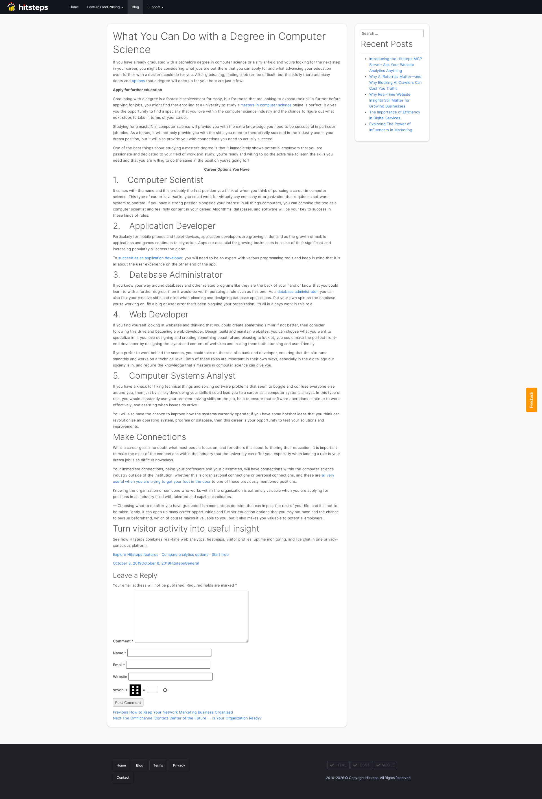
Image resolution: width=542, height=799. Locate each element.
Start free (220, 554)
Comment (123, 641)
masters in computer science (266, 105)
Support (154, 7)
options (138, 80)
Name (119, 653)
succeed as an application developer (150, 258)
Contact (123, 777)
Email (119, 664)
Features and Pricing (104, 7)
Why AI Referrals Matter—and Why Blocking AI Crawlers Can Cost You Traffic (395, 82)
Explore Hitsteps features (135, 554)
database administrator (297, 291)
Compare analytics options (185, 554)
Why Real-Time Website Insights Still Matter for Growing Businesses (389, 100)
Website (120, 676)
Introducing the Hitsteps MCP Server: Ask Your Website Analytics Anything (395, 64)
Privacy (179, 765)
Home (74, 7)
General (192, 563)
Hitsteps (177, 563)
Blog (135, 7)
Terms (158, 765)
